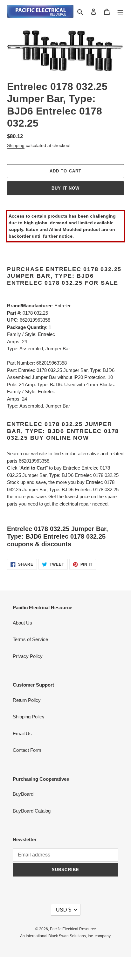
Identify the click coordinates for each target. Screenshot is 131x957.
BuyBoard (23, 794)
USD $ (63, 909)
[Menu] (120, 11)
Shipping (15, 145)
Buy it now (65, 188)
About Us (22, 622)
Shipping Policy (29, 716)
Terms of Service (30, 639)
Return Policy (27, 700)
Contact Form (27, 750)
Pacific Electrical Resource (73, 929)
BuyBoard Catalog (32, 811)
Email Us (22, 733)
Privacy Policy (28, 656)
